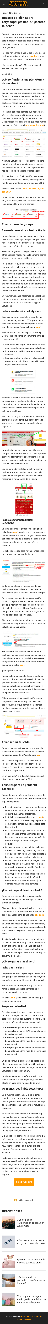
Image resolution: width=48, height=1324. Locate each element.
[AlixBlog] (18, 4)
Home (4, 13)
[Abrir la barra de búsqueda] (44, 4)
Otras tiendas (15, 13)
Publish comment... (26, 1200)
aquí (38, 327)
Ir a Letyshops (24, 1182)
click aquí (40, 915)
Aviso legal (26, 1316)
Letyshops (34, 56)
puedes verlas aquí (34, 125)
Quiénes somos (24, 1320)
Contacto (36, 1316)
